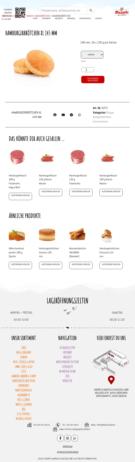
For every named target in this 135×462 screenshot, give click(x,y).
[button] (55, 115)
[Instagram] (67, 438)
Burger (30, 16)
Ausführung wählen (20, 195)
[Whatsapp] (75, 438)
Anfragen (71, 18)
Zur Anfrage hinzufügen (92, 79)
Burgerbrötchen (42, 16)
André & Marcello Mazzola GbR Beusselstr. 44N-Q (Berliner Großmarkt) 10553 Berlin (111, 393)
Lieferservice (85, 18)
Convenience (19, 16)
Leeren (83, 61)
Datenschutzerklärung (67, 452)
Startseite (6, 16)
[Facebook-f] (60, 438)
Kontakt (98, 18)
